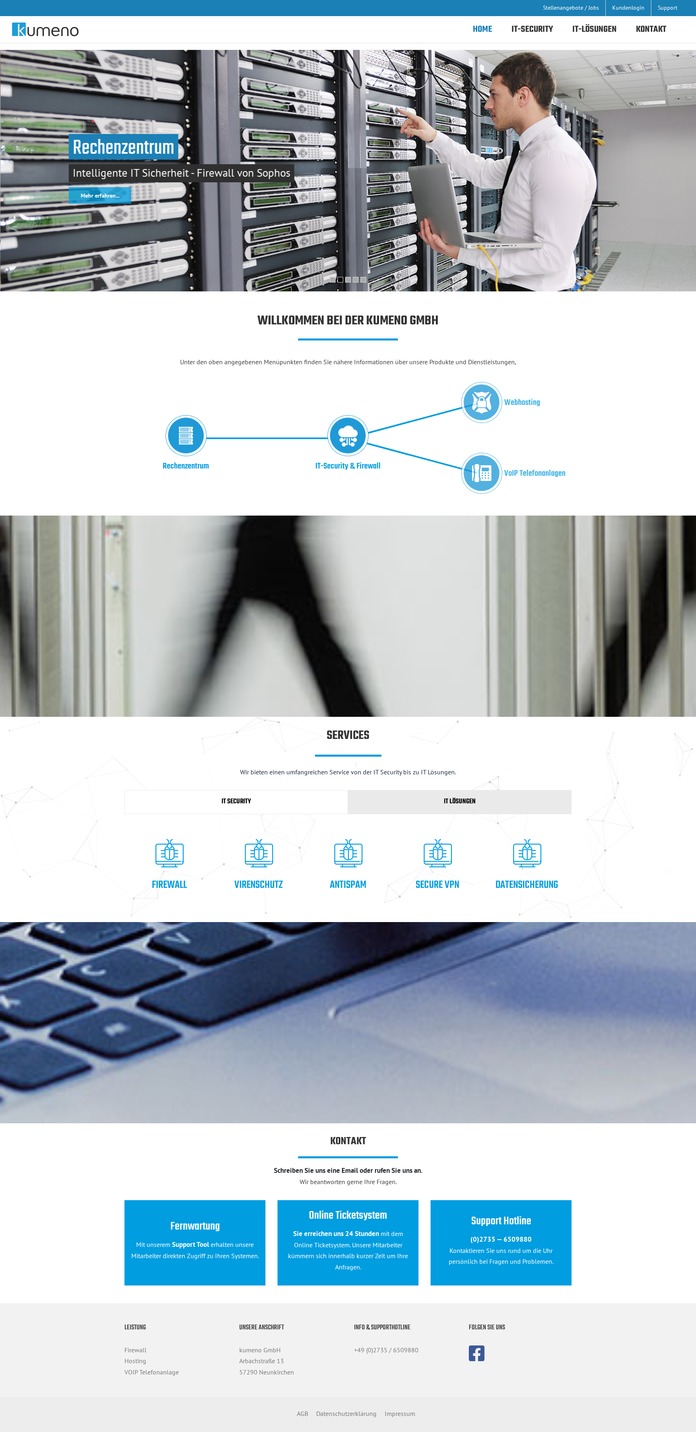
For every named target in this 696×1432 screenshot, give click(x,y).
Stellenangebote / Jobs (571, 7)
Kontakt (651, 29)
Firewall (135, 1350)
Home (482, 29)
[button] (333, 280)
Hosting (135, 1361)
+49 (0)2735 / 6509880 (386, 1350)
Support (667, 7)
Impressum (400, 1413)
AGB (302, 1413)
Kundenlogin (628, 7)
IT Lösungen (460, 801)
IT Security (236, 801)
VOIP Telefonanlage (151, 1372)
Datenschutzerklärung (346, 1413)
